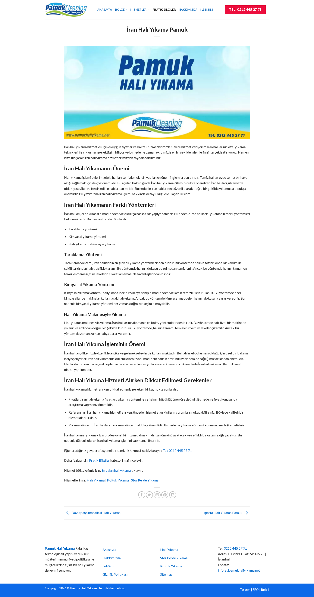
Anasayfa (104, 9)
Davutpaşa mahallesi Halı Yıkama (95, 513)
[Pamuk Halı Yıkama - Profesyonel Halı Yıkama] (66, 9)
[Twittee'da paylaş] (149, 494)
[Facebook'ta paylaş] (141, 494)
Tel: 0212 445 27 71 (177, 450)
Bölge (120, 9)
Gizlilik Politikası (115, 574)
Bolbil (265, 589)
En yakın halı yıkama (116, 470)
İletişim (206, 9)
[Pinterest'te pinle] (164, 494)
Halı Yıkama (96, 480)
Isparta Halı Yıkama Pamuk (222, 513)
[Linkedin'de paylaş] (172, 494)
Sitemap (166, 574)
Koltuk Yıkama (118, 480)
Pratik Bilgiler (164, 9)
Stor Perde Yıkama (144, 480)
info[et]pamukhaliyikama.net (239, 570)
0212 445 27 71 (235, 548)
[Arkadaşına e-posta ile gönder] (157, 494)
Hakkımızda (188, 9)
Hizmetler (138, 9)
